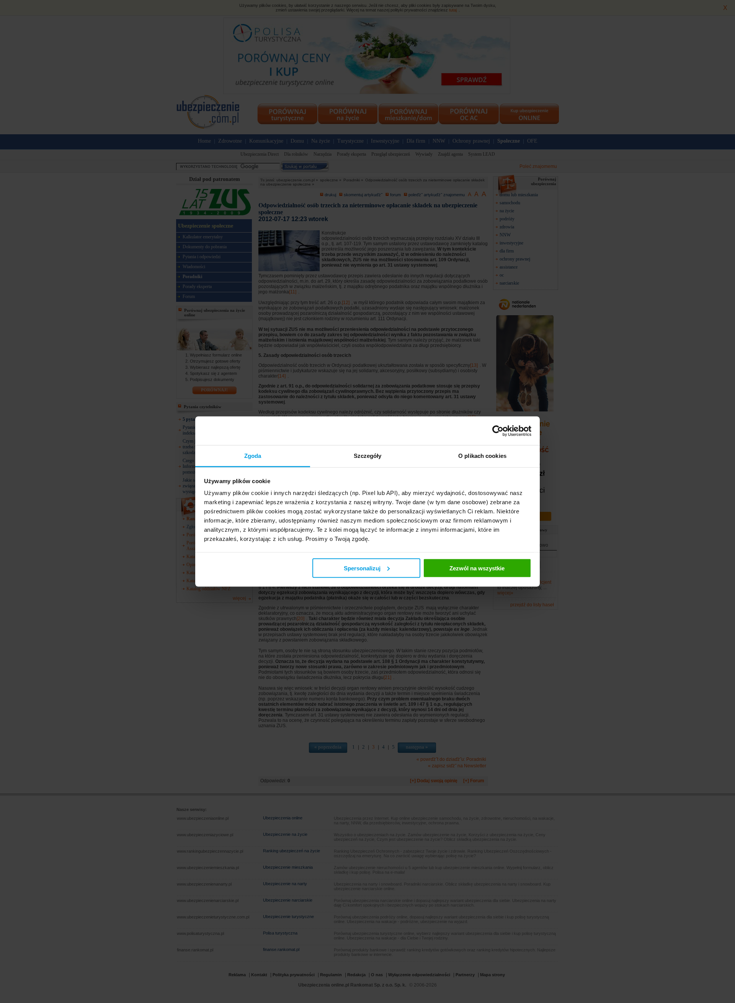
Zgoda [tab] (252, 456)
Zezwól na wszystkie (477, 568)
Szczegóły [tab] (368, 456)
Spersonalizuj (362, 568)
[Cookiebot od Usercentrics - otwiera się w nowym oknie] (497, 430)
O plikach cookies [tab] (482, 456)
